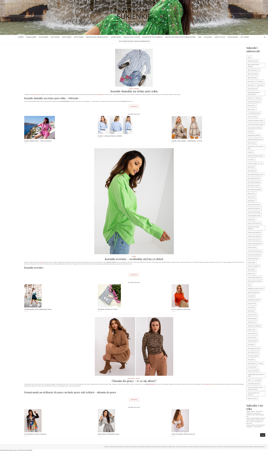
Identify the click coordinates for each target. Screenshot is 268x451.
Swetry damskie (79, 37)
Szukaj (262, 435)
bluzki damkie (251, 85)
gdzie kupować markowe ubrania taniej (255, 147)
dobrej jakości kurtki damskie (254, 128)
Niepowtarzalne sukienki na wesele (97, 37)
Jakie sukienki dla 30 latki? (254, 178)
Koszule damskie (134, 88)
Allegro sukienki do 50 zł (253, 70)
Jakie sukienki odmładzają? (254, 182)
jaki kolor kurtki (251, 197)
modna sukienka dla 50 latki (254, 254)
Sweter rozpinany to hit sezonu (181, 309)
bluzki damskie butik (252, 88)
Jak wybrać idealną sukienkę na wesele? (255, 418)
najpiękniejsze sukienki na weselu (255, 288)
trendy (41, 262)
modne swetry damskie (253, 266)
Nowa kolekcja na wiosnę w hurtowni (35, 434)
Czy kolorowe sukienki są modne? (256, 124)
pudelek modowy (233, 37)
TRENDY (134, 256)
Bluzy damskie (55, 37)
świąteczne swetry (252, 398)
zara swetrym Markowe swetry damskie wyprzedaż (255, 388)
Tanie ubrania (251, 359)
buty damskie (245, 37)
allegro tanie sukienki (253, 73)
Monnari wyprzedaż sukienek (255, 281)
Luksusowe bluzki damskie (254, 212)
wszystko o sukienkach (253, 370)
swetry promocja (252, 337)
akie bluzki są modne (253, 61)
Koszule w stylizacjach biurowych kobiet (110, 136)
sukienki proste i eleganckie (254, 326)
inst (261, 163)
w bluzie (261, 363)
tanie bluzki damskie (252, 340)
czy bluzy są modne (252, 116)
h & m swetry (251, 159)
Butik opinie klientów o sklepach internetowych (134, 41)
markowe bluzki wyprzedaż (254, 232)
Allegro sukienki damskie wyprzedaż (253, 65)
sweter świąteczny (252, 333)
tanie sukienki (251, 344)
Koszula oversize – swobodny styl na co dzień (134, 259)
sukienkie (134, 16)
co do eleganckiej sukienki (254, 113)
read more (134, 106)
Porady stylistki (220, 37)
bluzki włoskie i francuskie (254, 101)
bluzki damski (260, 85)
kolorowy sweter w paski (254, 204)
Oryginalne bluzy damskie (254, 299)
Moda (200, 37)
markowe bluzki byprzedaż (254, 223)
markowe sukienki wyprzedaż (255, 243)
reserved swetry (252, 303)
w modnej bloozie (252, 367)
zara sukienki (258, 380)
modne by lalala (251, 262)
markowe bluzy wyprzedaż (254, 236)
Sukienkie (21, 37)
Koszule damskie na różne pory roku (134, 91)
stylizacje (207, 384)
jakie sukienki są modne (253, 185)
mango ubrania (251, 219)
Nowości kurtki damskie (253, 292)
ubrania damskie (251, 363)
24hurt (249, 57)
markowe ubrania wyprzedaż (255, 251)
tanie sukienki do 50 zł (253, 352)
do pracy (151, 384)
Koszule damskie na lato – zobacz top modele (38, 141)
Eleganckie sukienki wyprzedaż (255, 139)
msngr (249, 284)
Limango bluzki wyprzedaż (254, 208)
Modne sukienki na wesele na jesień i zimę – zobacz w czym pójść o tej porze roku (255, 421)
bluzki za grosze (251, 105)
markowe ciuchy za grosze (254, 239)
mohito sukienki (251, 269)
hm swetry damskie (252, 163)
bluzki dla (250, 98)
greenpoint (250, 152)
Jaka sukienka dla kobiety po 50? (255, 174)
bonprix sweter (251, 109)
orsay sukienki (251, 296)
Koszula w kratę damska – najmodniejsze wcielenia (187, 141)
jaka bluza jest (251, 167)
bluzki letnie (258, 98)
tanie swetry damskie (253, 355)
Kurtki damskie (66, 37)
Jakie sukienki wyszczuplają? (254, 189)
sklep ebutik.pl (251, 311)
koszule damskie (36, 94)
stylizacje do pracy (252, 314)
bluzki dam (260, 81)
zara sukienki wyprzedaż (253, 383)
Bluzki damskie (43, 37)
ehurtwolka (250, 131)
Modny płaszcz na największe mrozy (108, 434)
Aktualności (208, 37)
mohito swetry (251, 273)
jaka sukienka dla (252, 170)
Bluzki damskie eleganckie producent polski (254, 93)
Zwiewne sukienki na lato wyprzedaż (253, 393)
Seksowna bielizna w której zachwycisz (183, 434)
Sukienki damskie (31, 37)
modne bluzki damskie (253, 258)
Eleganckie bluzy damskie (254, 135)
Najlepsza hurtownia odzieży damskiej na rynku (180, 37)
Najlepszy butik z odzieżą (132, 37)
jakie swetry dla (251, 193)
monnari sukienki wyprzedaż (254, 277)
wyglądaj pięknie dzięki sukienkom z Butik (256, 375)
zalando (249, 380)
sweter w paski (251, 329)
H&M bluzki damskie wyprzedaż (255, 155)
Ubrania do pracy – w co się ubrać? (134, 381)
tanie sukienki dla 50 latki (253, 348)
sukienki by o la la (252, 322)
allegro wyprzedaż (252, 77)
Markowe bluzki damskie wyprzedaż (253, 227)
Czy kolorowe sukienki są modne (255, 120)
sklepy (138, 378)
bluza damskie (251, 81)
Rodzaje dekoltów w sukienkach (152, 37)
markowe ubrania (252, 247)
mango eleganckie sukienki (254, 215)
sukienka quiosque (252, 318)
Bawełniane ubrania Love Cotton (107, 309)
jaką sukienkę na (251, 200)
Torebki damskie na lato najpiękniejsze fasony (38, 309)
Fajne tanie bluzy (252, 143)
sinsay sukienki (251, 307)
